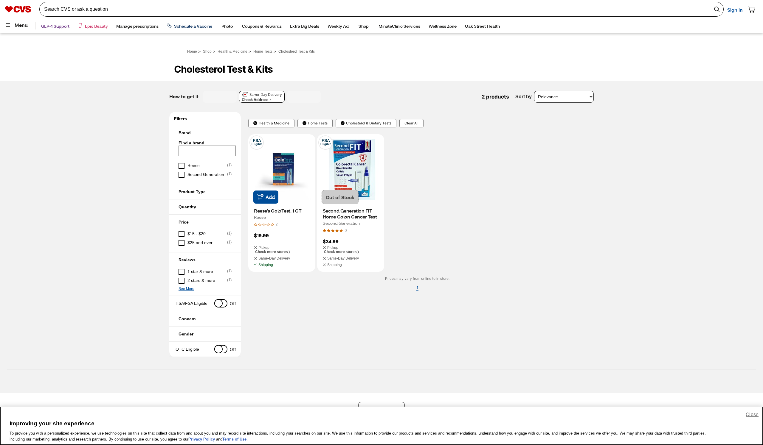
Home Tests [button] (318, 123)
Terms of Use (234, 439)
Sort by (523, 96)
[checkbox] (205, 165)
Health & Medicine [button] (274, 123)
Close (752, 414)
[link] (346, 231)
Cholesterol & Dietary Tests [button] (368, 123)
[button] (205, 132)
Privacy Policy (201, 439)
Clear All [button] (411, 123)
